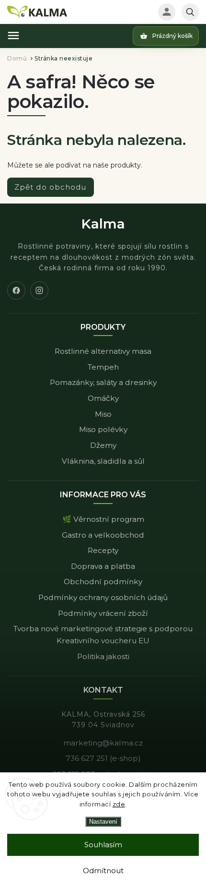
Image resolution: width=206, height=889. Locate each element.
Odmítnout (103, 870)
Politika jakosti (103, 656)
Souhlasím (103, 844)
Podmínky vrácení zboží (103, 613)
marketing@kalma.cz (103, 742)
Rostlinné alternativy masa (103, 351)
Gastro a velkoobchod (103, 535)
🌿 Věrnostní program (103, 519)
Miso (103, 414)
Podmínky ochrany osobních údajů (103, 597)
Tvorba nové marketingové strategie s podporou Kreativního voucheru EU (103, 634)
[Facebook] (16, 290)
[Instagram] (39, 290)
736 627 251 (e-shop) (103, 758)
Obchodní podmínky (103, 581)
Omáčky (103, 398)
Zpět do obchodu (50, 187)
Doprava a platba (103, 566)
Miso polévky (103, 429)
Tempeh (103, 367)
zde (119, 804)
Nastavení (103, 821)
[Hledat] (190, 12)
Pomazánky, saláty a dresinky (103, 382)
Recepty (103, 550)
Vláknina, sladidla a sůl (103, 461)
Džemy (103, 445)
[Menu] (13, 35)
